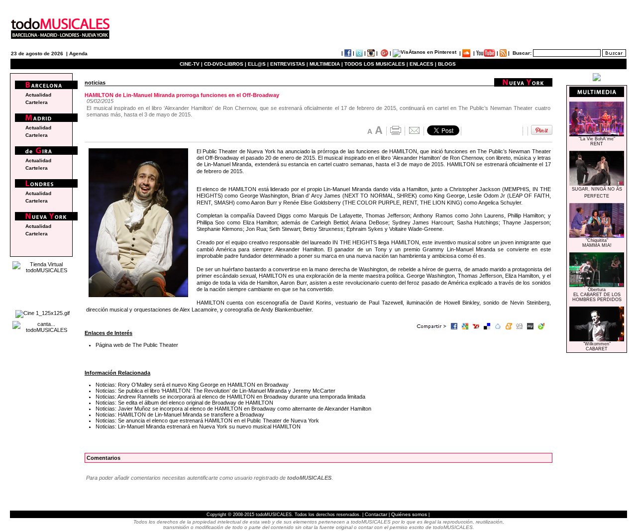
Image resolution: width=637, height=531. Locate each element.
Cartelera (36, 102)
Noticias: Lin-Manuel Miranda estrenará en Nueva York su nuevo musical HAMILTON (198, 426)
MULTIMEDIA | (326, 64)
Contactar (376, 514)
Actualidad (38, 95)
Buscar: (522, 53)
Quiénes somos (409, 514)
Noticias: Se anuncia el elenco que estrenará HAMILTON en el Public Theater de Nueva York (207, 421)
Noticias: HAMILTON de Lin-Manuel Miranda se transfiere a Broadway (180, 415)
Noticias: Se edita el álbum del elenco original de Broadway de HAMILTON (184, 403)
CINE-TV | (192, 64)
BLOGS (447, 64)
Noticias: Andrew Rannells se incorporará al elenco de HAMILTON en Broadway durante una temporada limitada (230, 397)
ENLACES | (423, 64)
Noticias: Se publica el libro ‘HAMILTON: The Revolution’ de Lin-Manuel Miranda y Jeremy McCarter (215, 391)
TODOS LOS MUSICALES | (376, 64)
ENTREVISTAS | (289, 64)
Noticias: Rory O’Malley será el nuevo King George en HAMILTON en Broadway (192, 385)
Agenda (78, 53)
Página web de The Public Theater (137, 345)
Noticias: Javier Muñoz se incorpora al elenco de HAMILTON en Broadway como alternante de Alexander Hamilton (233, 409)
